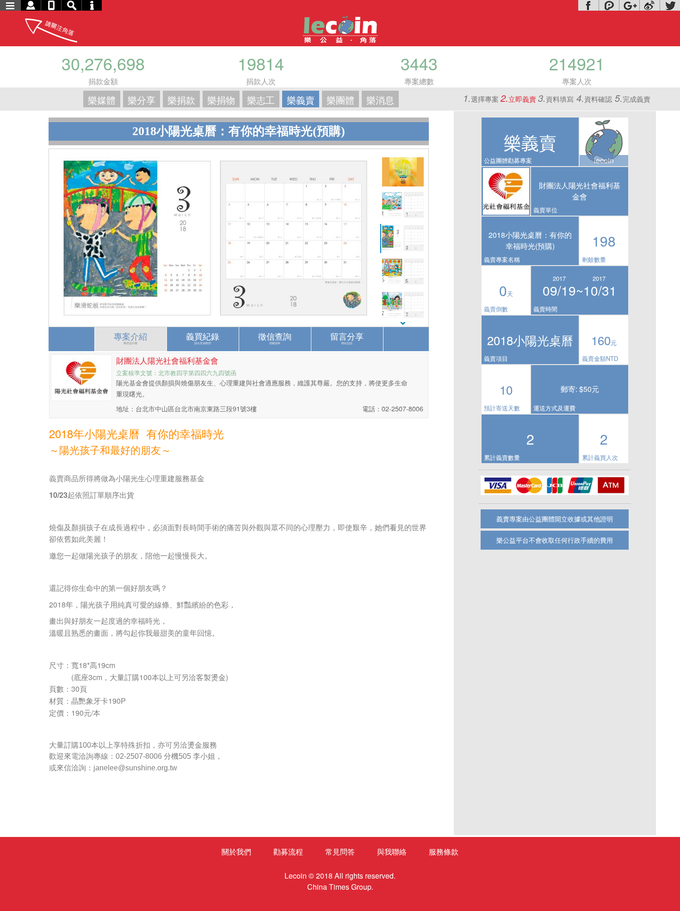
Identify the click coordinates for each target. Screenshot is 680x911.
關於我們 (236, 851)
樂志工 (261, 99)
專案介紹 (130, 337)
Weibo (649, 5)
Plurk (609, 5)
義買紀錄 (202, 337)
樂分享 (141, 99)
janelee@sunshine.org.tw (135, 768)
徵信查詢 (274, 337)
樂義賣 (301, 99)
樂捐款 (181, 99)
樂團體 (340, 99)
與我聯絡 (392, 851)
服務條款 (443, 851)
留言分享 (347, 337)
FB (588, 5)
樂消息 (380, 99)
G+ (629, 5)
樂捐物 (221, 99)
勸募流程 (288, 851)
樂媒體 (102, 99)
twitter (670, 5)
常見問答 (340, 851)
